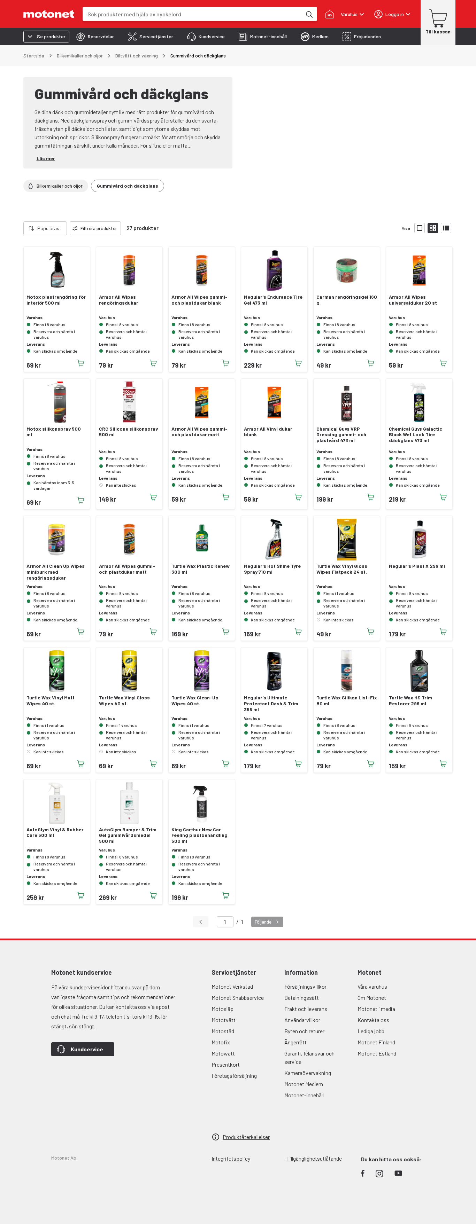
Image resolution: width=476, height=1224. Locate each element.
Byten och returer (304, 1031)
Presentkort (226, 1064)
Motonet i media (376, 1008)
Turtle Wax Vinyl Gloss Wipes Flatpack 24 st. (341, 569)
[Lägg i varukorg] (81, 363)
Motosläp (222, 1008)
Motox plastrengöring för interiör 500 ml (56, 300)
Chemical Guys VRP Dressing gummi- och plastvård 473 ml (341, 435)
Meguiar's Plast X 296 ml (417, 566)
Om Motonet (372, 997)
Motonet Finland (376, 1042)
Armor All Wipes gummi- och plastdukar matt (199, 432)
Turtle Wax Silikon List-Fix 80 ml (346, 700)
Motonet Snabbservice (238, 997)
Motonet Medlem (303, 1084)
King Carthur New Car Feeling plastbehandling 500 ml (199, 835)
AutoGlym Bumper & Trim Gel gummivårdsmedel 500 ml (127, 835)
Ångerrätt (295, 1042)
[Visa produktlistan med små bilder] (433, 228)
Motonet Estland (377, 1053)
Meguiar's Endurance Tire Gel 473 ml (273, 300)
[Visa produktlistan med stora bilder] (419, 228)
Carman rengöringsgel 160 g (346, 300)
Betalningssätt (301, 997)
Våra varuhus (372, 986)
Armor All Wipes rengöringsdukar (118, 300)
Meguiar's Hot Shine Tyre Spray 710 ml (272, 569)
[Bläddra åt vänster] (19, 228)
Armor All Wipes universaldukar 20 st (413, 300)
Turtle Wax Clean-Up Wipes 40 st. (194, 700)
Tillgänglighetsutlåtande (314, 1158)
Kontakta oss (373, 1020)
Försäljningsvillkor (305, 986)
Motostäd (223, 1031)
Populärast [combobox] (49, 228)
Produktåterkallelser (246, 1136)
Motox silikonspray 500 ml (53, 432)
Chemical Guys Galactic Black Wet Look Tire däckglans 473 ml (415, 435)
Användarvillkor (302, 1020)
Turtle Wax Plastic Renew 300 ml (200, 569)
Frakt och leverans (305, 1008)
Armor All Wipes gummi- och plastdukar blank (199, 300)
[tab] (95, 36)
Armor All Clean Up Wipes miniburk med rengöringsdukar (55, 572)
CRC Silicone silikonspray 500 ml (128, 432)
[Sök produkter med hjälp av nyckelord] (309, 14)
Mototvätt (224, 1020)
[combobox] (192, 14)
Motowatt (223, 1053)
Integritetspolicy (231, 1158)
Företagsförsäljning (234, 1075)
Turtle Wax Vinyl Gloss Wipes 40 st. (124, 700)
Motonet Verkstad (232, 986)
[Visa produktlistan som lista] (446, 228)
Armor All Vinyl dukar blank (268, 432)
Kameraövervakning (307, 1072)
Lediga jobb (371, 1031)
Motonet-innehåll (304, 1095)
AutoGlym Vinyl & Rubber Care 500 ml (55, 832)
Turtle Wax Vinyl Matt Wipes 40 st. (50, 700)
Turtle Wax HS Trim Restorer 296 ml (410, 700)
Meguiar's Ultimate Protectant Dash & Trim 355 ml (271, 703)
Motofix (221, 1042)
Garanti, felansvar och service (309, 1057)
